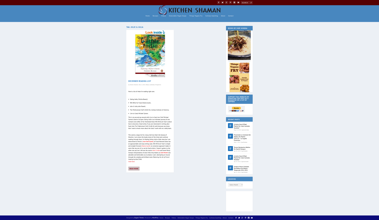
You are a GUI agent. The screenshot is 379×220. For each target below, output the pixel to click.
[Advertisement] (236, 201)
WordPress (155, 218)
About (223, 16)
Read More (133, 169)
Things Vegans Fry (195, 16)
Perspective (158, 84)
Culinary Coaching (211, 16)
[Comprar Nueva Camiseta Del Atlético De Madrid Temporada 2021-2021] (230, 167)
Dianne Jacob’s (146, 146)
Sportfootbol (244, 142)
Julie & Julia (156, 150)
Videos (163, 16)
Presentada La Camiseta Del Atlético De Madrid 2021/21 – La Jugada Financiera (242, 137)
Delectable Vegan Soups (177, 16)
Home (148, 16)
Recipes (155, 16)
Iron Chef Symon (148, 141)
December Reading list (139, 81)
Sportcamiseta (245, 130)
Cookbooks (152, 84)
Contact (231, 16)
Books (147, 84)
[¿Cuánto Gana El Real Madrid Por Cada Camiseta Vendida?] (230, 125)
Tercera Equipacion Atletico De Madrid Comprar (242, 148)
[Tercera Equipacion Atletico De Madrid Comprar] (230, 148)
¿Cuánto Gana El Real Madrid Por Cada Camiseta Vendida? (242, 126)
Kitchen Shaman (134, 84)
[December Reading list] (150, 53)
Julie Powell (164, 153)
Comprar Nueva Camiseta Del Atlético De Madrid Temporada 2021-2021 (241, 168)
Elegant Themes (139, 218)
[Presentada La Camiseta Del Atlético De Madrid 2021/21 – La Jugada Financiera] (230, 136)
